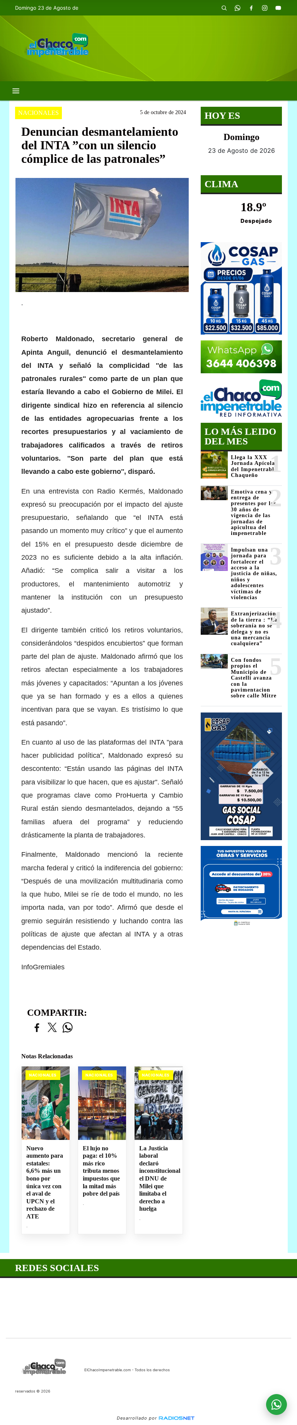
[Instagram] (264, 7)
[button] (223, 7)
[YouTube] (278, 7)
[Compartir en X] (52, 1028)
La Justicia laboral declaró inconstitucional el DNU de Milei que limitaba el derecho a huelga (158, 1178)
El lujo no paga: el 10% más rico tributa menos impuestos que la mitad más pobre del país (101, 1171)
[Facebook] (251, 7)
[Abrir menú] (16, 90)
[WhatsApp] (237, 7)
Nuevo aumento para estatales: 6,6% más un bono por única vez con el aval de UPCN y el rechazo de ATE (44, 1182)
